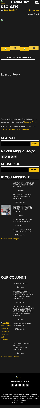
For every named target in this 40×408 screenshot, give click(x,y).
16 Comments (19, 287)
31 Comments (19, 225)
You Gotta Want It (20, 283)
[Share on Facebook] (2, 14)
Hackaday (20, 2)
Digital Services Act (18, 398)
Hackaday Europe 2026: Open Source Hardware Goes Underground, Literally (22, 209)
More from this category (10, 239)
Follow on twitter (5, 156)
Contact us (15, 156)
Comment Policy (30, 122)
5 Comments (19, 302)
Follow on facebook (2, 156)
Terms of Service (7, 398)
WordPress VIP (24, 402)
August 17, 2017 (33, 14)
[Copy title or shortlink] (13, 14)
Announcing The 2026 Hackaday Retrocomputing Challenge (21, 346)
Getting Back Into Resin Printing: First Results (22, 230)
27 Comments (20, 329)
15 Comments (19, 319)
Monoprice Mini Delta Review (18, 57)
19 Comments (19, 353)
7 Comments (19, 215)
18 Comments (19, 191)
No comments (34, 10)
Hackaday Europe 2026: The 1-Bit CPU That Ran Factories (22, 196)
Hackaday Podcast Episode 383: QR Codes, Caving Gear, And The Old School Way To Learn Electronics (23, 294)
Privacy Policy (34, 396)
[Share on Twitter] (5, 14)
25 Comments (20, 235)
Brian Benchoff (10, 10)
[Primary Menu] (37, 2)
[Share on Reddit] (10, 14)
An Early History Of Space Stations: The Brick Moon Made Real (23, 185)
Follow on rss (12, 156)
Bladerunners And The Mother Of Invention (22, 220)
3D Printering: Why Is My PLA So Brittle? (22, 324)
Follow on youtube (9, 156)
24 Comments (20, 202)
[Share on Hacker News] (7, 14)
